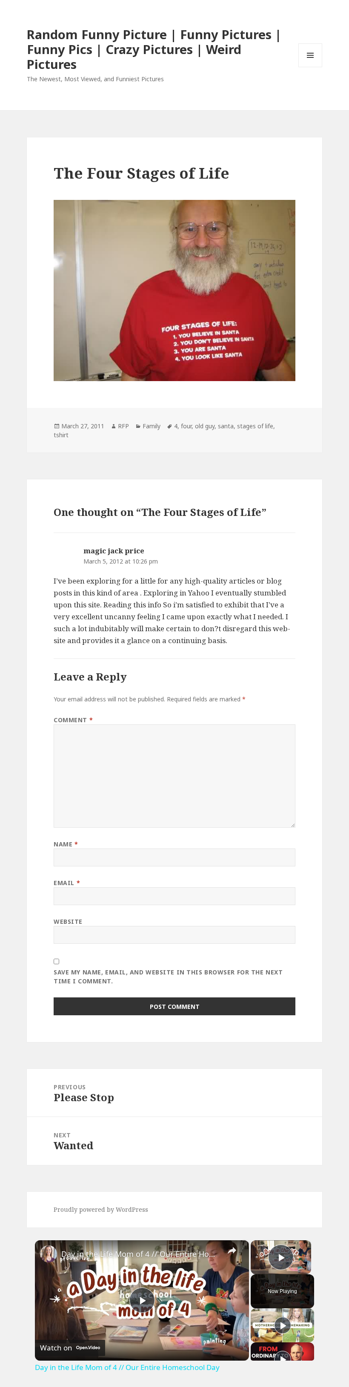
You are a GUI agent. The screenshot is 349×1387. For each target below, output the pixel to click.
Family (151, 426)
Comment (73, 720)
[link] (48, 1253)
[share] (232, 1250)
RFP (123, 426)
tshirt (61, 435)
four (186, 426)
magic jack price (113, 550)
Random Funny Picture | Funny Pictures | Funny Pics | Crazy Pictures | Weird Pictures (154, 49)
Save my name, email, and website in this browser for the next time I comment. (168, 976)
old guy (205, 426)
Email (67, 883)
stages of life (255, 426)
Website (68, 921)
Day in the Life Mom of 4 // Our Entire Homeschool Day (140, 1254)
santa (226, 426)
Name (66, 844)
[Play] (282, 1325)
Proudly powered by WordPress (101, 1209)
